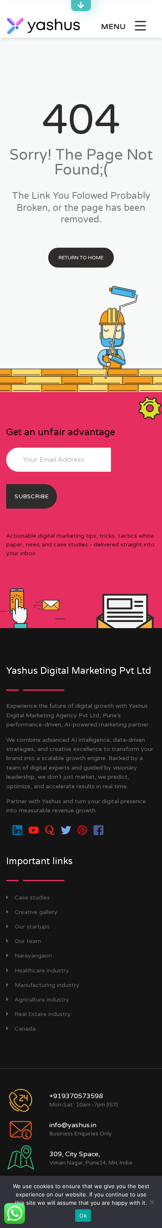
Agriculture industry (42, 999)
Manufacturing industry (47, 985)
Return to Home (81, 258)
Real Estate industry (43, 1014)
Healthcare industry (42, 970)
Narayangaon (33, 955)
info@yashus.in (72, 1125)
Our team (28, 941)
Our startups (32, 926)
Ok (83, 1215)
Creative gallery (36, 912)
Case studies (32, 897)
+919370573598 (76, 1096)
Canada (25, 1028)
